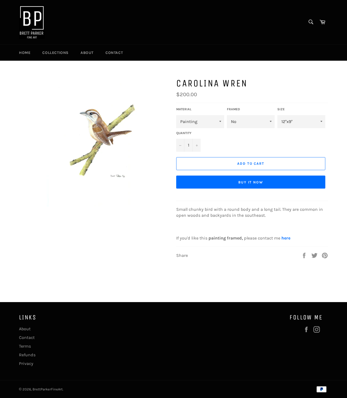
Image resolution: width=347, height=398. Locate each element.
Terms (25, 346)
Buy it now (251, 182)
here (285, 238)
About (87, 52)
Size (281, 109)
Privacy (26, 363)
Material (183, 109)
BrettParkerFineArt (48, 389)
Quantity (183, 133)
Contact (114, 52)
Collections (55, 52)
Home (24, 52)
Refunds (27, 354)
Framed (233, 109)
